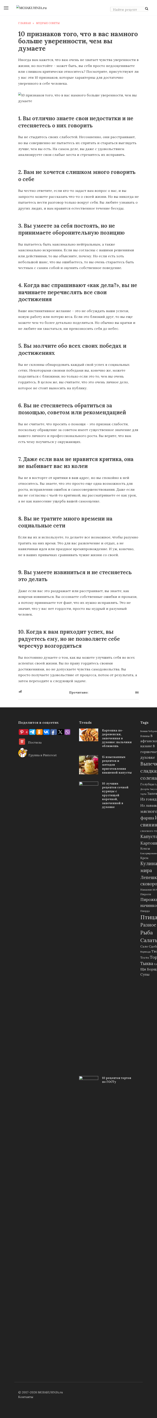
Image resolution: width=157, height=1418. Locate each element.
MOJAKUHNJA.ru (50, 1392)
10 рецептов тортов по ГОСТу (116, 1080)
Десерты (144, 789)
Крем (144, 858)
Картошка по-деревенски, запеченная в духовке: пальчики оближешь (117, 738)
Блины (145, 736)
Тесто (144, 957)
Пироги (145, 894)
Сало (144, 946)
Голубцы (147, 784)
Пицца (145, 911)
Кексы (145, 848)
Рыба (146, 932)
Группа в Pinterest (42, 755)
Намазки (146, 889)
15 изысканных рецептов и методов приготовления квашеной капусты (117, 765)
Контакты (25, 1397)
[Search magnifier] (146, 9)
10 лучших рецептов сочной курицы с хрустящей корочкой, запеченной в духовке (115, 795)
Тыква (146, 963)
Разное (148, 925)
